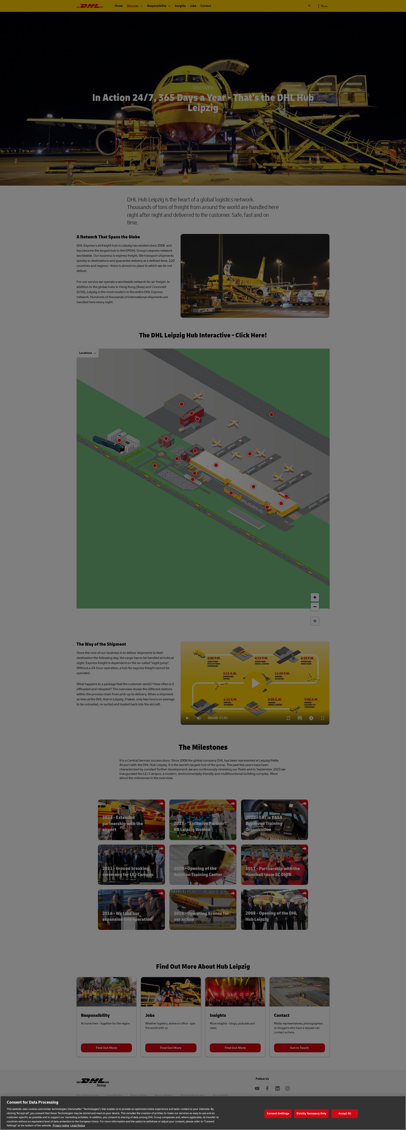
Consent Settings (278, 1113)
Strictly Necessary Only (311, 1113)
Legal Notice (77, 1125)
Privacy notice (61, 1125)
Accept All (344, 1113)
